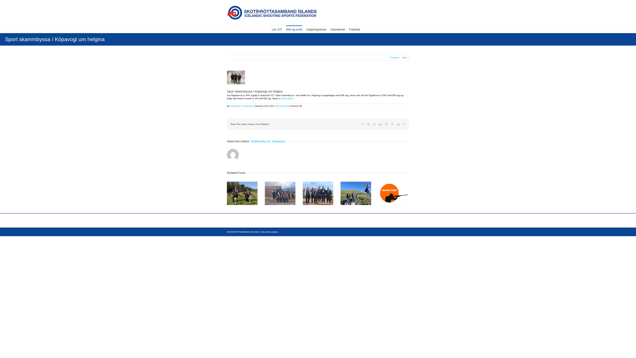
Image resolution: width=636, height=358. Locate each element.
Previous (395, 57)
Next (404, 57)
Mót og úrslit (281, 106)
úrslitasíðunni (286, 98)
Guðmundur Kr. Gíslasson (241, 106)
